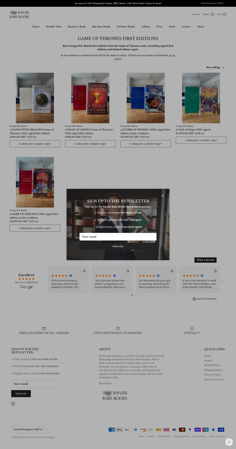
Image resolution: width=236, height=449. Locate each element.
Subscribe (118, 246)
